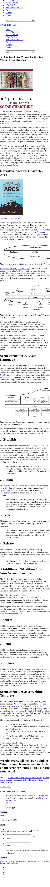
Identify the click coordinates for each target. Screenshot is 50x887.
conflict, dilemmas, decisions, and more (17, 139)
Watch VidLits (12, 3)
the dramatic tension (11, 490)
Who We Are (11, 5)
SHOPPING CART (21, 861)
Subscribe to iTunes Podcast (9, 863)
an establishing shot (8, 457)
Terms (12, 861)
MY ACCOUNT (43, 861)
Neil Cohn (4, 375)
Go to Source (5, 787)
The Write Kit (12, 32)
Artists (8, 10)
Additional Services (14, 7)
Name (35, 830)
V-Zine (9, 12)
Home (8, 29)
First (33, 836)
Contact (9, 15)
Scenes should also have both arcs (15, 268)
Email (9, 803)
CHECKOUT (32, 861)
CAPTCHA (10, 808)
